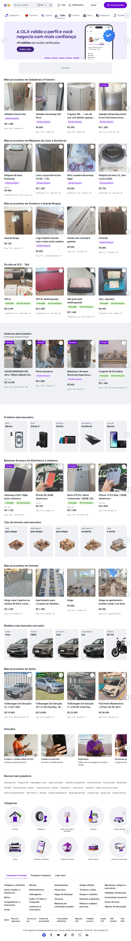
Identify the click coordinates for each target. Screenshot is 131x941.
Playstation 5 (65, 788)
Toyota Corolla (109, 783)
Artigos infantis (87, 885)
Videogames (35, 894)
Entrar (93, 5)
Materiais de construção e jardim (64, 905)
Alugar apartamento (77, 793)
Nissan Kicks (122, 783)
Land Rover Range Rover (75, 783)
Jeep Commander (55, 783)
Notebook (90, 788)
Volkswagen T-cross (38, 783)
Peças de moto (112, 902)
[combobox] (33, 5)
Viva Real (122, 920)
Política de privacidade (44, 920)
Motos (7, 897)
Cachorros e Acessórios (35, 908)
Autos (89, 15)
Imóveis (76, 15)
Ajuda (6, 920)
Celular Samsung (43, 788)
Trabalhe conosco (90, 920)
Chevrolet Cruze (19, 788)
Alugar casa (105, 793)
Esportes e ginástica (89, 899)
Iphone (31, 788)
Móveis (32, 885)
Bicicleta (43, 793)
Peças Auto (60, 890)
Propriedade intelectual (62, 920)
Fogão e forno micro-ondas (106, 788)
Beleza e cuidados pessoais (88, 905)
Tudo (62, 15)
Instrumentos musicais (116, 897)
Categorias (14, 15)
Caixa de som (78, 788)
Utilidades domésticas (115, 893)
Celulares (121, 15)
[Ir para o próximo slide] (128, 108)
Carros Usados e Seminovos (12, 891)
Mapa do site (78, 920)
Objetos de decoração (115, 906)
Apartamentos (61, 885)
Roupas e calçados (89, 894)
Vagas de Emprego (63, 894)
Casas (7, 909)
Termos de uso (31, 920)
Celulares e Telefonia (14, 885)
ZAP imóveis (113, 920)
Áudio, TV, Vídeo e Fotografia (37, 900)
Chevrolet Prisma (94, 783)
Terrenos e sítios (88, 890)
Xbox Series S (32, 793)
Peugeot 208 (23, 783)
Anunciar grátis (117, 5)
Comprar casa (93, 793)
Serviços (58, 899)
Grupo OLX (103, 920)
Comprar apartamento (57, 793)
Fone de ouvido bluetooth (14, 793)
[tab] (16, 875)
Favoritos (33, 15)
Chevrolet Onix (10, 783)
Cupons (48, 15)
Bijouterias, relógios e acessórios (115, 886)
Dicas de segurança (15, 920)
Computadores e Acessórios (12, 903)
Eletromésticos (36, 890)
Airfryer (55, 788)
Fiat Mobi (7, 788)
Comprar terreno (119, 793)
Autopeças (105, 15)
